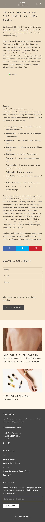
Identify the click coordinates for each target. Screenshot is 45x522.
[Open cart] (41, 4)
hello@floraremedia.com (12, 428)
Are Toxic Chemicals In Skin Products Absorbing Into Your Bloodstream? (22, 358)
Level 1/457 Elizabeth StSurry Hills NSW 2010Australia (12, 436)
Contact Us (7, 475)
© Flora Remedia (22, 517)
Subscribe (11, 506)
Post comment (13, 307)
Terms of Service (9, 459)
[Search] (37, 4)
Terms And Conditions (11, 463)
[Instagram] (9, 443)
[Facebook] (3, 443)
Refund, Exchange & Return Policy (16, 471)
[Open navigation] (4, 4)
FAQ (4, 455)
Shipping (6, 467)
